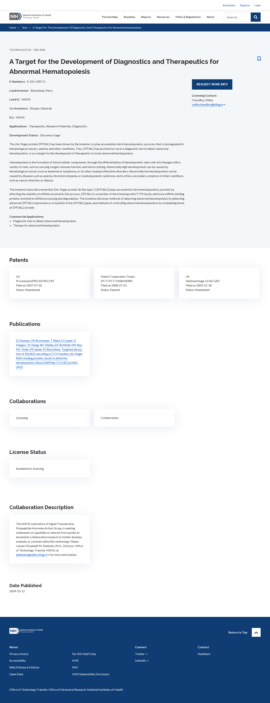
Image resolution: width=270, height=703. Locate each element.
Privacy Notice (18, 654)
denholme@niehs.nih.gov (31, 554)
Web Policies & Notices (24, 667)
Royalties (129, 16)
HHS (75, 660)
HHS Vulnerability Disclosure (90, 674)
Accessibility (17, 660)
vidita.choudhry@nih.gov (207, 104)
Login (257, 5)
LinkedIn (140, 660)
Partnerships (110, 16)
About (210, 16)
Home (12, 27)
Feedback (204, 654)
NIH (75, 667)
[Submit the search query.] (256, 17)
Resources (163, 16)
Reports (146, 16)
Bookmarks (229, 5)
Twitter (140, 654)
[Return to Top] (256, 632)
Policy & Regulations (188, 16)
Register (245, 5)
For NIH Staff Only (84, 654)
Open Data (16, 674)
